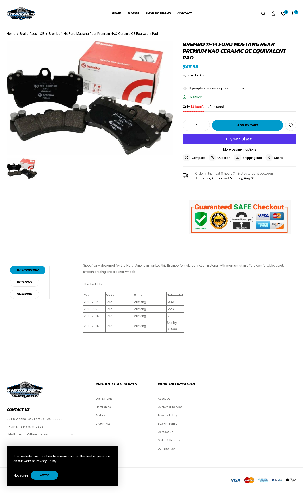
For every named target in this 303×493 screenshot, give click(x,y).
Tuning (133, 13)
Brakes (100, 415)
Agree (44, 475)
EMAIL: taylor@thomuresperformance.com (40, 434)
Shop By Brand (158, 13)
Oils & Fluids (104, 398)
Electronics (103, 407)
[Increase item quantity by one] (205, 125)
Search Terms (167, 423)
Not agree (21, 475)
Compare (198, 158)
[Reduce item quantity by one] (187, 125)
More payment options (239, 149)
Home (116, 13)
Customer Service (170, 407)
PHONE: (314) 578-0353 (25, 426)
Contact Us (165, 432)
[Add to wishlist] (290, 125)
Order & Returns (169, 440)
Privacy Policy (167, 415)
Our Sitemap (166, 448)
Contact (184, 13)
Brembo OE (196, 75)
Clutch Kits (103, 423)
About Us (164, 398)
